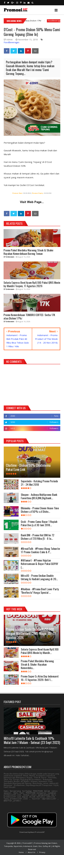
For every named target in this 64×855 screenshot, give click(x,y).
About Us (31, 852)
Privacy (42, 852)
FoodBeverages (38, 20)
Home (21, 852)
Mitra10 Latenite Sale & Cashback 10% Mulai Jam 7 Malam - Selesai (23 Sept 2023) (32, 740)
